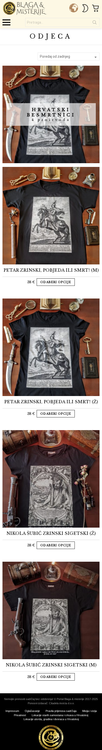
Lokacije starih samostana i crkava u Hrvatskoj (60, 715)
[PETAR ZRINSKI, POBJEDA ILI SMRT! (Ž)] (51, 347)
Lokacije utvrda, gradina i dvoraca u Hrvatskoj (51, 719)
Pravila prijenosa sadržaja (61, 710)
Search (95, 23)
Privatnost (20, 715)
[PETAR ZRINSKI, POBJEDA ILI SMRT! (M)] (51, 215)
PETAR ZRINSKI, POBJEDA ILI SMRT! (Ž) (51, 401)
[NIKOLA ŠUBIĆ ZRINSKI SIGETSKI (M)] (51, 610)
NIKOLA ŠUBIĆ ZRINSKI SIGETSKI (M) (51, 665)
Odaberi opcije (55, 282)
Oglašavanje (32, 710)
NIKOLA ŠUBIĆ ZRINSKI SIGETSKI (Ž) (51, 533)
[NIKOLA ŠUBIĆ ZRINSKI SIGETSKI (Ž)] (51, 479)
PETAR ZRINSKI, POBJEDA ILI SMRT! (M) (51, 270)
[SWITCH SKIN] (85, 8)
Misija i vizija (89, 710)
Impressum (12, 710)
